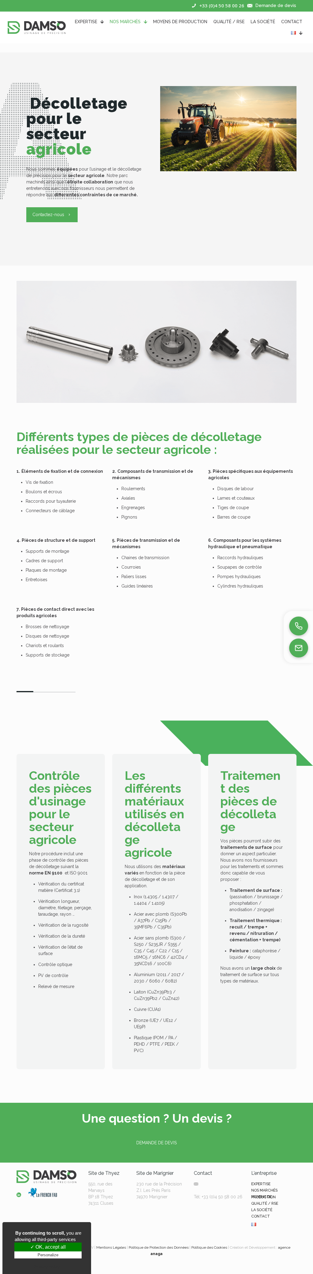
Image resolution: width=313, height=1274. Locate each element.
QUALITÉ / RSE (264, 1203)
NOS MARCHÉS (264, 1190)
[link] (19, 1195)
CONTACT (260, 1216)
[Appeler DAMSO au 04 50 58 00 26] (298, 626)
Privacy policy (47, 1266)
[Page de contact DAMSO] (298, 648)
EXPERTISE (261, 1184)
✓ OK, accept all (48, 1247)
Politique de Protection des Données (159, 1247)
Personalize (48, 1255)
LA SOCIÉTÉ (261, 1210)
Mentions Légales (111, 1247)
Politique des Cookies (209, 1247)
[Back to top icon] (283, 1261)
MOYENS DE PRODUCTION (263, 1197)
